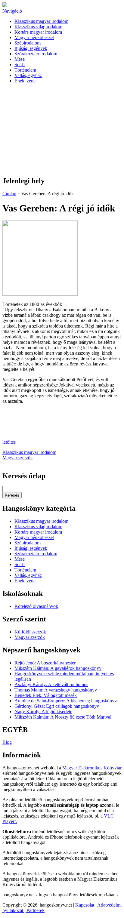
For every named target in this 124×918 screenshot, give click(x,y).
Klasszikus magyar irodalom (41, 21)
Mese (19, 59)
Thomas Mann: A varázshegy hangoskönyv (55, 689)
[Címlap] (4, 5)
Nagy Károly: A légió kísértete (43, 711)
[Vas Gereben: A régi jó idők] (40, 294)
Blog (7, 742)
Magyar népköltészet (34, 37)
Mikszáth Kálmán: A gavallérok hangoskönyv (57, 668)
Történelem (25, 69)
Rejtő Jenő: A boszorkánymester (45, 662)
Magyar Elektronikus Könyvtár (92, 767)
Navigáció (12, 11)
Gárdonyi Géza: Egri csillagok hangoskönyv (56, 706)
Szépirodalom (27, 42)
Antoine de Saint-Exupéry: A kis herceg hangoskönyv (65, 700)
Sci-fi (19, 64)
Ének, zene (25, 80)
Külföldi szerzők (30, 631)
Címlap (9, 193)
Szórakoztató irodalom (35, 53)
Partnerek (35, 910)
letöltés (9, 442)
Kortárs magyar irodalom (38, 32)
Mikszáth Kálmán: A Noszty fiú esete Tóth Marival (62, 716)
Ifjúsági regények (30, 48)
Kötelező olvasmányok (36, 606)
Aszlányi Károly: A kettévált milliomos (51, 684)
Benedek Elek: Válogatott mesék (45, 695)
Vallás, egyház (28, 75)
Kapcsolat (84, 904)
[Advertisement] (62, 130)
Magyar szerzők (17, 457)
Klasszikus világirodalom (38, 26)
